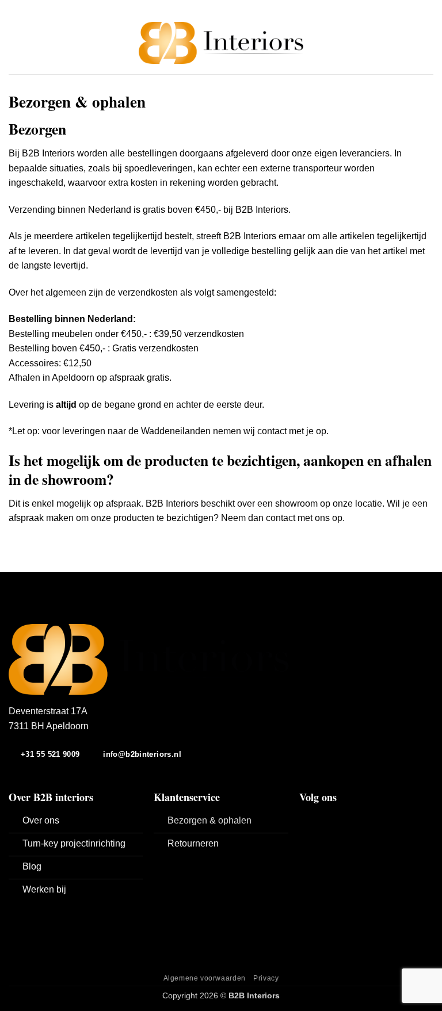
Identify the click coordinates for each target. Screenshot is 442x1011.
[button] (15, 43)
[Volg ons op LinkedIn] (334, 818)
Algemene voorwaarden (204, 978)
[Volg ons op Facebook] (306, 818)
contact (280, 518)
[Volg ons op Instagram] (320, 818)
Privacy (266, 978)
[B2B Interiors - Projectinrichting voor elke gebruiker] (221, 43)
